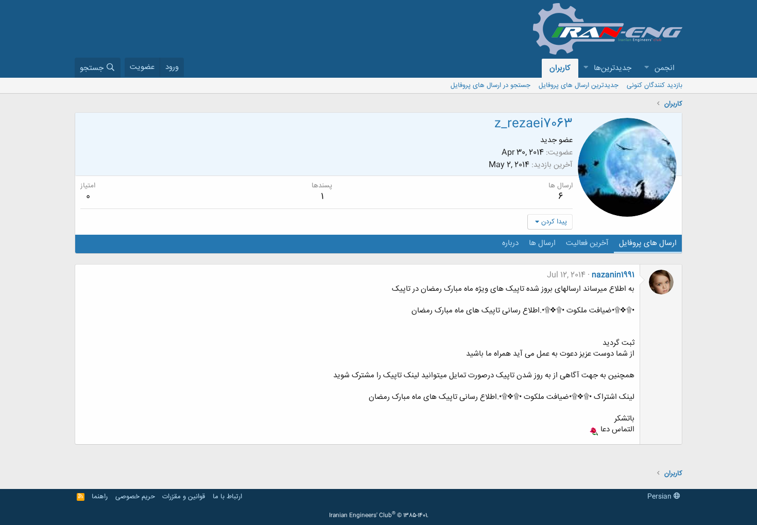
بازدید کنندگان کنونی (654, 85)
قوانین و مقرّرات (183, 496)
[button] (646, 68)
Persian (660, 496)
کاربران (560, 68)
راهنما (100, 496)
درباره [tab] (510, 243)
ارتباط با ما (227, 496)
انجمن (665, 68)
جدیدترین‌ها (612, 68)
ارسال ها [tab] (542, 243)
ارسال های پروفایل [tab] (648, 243)
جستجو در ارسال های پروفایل (490, 85)
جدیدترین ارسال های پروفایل (578, 85)
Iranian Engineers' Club (378, 515)
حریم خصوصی (135, 496)
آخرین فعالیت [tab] (587, 243)
